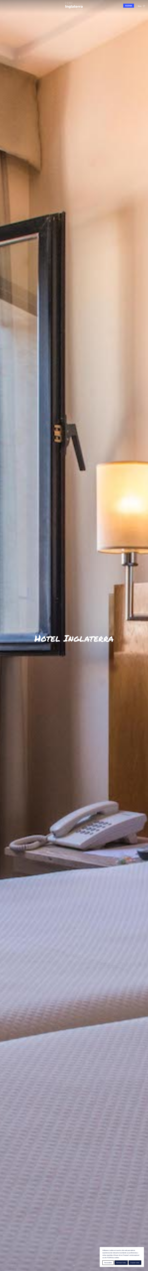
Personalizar (108, 1262)
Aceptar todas (134, 1262)
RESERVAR (128, 5)
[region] (122, 1257)
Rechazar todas (121, 1262)
